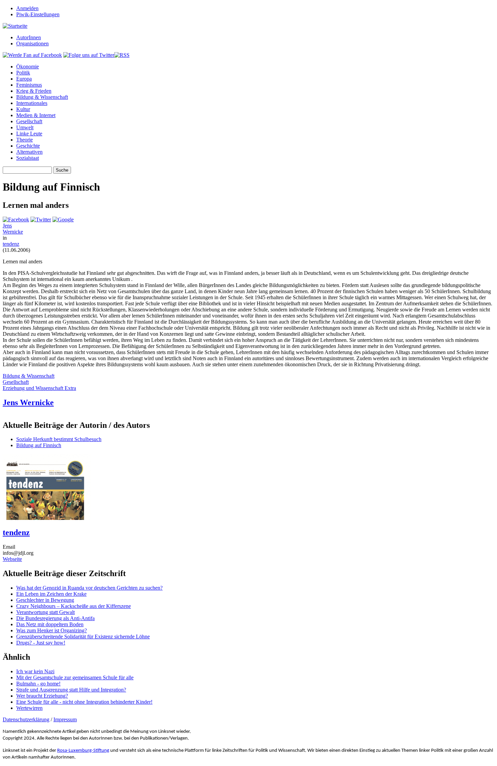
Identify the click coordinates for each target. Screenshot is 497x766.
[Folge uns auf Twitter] (88, 55)
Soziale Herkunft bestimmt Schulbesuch (58, 439)
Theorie (24, 140)
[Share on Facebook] (16, 219)
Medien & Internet (35, 115)
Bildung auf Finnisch (38, 445)
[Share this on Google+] (63, 219)
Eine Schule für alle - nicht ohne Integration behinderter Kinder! (84, 702)
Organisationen (32, 43)
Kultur (23, 109)
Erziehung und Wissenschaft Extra (39, 388)
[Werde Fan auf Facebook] (32, 55)
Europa (24, 79)
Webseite (12, 559)
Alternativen (29, 152)
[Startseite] (15, 26)
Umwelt (24, 127)
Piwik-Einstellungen (38, 14)
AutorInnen (28, 37)
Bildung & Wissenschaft (42, 97)
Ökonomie (27, 66)
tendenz (11, 244)
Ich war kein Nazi (35, 671)
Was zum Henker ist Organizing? (51, 630)
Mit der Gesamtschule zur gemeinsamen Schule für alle (75, 677)
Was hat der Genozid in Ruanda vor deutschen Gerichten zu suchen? (89, 588)
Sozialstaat (27, 158)
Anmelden (27, 8)
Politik (23, 72)
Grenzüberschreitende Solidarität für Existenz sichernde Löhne (83, 636)
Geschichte (28, 146)
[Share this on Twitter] (40, 219)
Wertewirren (29, 708)
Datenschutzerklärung (26, 719)
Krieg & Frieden (33, 91)
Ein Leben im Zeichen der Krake (51, 594)
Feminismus (29, 85)
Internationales (31, 103)
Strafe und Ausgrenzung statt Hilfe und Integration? (71, 690)
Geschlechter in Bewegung (45, 600)
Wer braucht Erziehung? (42, 696)
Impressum (65, 719)
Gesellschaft (29, 121)
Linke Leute (29, 133)
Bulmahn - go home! (38, 683)
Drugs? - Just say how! (40, 642)
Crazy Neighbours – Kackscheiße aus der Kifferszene (73, 606)
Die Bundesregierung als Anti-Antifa (55, 618)
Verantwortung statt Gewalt (45, 612)
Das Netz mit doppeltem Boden (50, 624)
